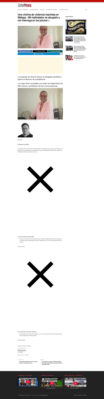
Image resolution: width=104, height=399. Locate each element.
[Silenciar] (59, 388)
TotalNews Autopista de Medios (25, 395)
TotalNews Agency (45, 395)
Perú (31, 1)
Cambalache (69, 31)
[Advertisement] (40, 65)
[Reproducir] (42, 388)
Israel (27, 1)
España (23, 1)
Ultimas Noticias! (63, 9)
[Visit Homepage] (24, 5)
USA (29, 1)
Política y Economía (23, 9)
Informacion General (51, 9)
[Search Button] (85, 9)
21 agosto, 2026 (70, 33)
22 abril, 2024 (20, 23)
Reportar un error (21, 350)
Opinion (42, 9)
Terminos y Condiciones (78, 395)
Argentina (19, 1)
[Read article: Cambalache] (76, 27)
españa (22, 354)
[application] (52, 383)
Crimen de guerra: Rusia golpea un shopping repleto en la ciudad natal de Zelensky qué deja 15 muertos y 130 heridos (80, 49)
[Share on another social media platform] (61, 54)
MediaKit (84, 395)
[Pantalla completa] (61, 388)
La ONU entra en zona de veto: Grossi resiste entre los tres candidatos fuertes (80, 57)
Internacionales (34, 9)
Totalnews (27, 354)
